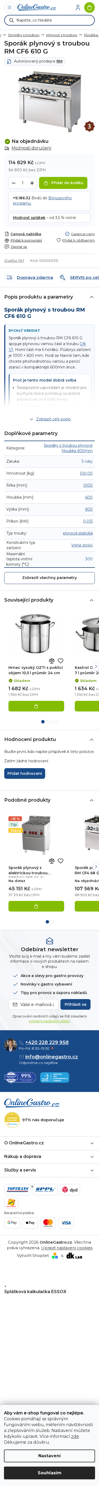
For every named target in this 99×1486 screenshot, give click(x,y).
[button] (95, 666)
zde (75, 1436)
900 (89, 509)
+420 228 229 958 (47, 1042)
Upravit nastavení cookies (66, 1247)
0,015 (88, 521)
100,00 (86, 473)
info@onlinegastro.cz (51, 1057)
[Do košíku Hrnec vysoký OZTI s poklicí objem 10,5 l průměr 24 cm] (36, 706)
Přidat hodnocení (24, 773)
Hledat (11, 20)
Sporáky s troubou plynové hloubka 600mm (68, 448)
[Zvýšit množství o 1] (32, 183)
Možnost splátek (29, 217)
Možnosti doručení (31, 148)
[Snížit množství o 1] (13, 183)
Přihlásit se (75, 1004)
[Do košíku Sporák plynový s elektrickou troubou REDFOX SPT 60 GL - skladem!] (36, 906)
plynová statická (78, 533)
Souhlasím (50, 1472)
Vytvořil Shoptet (33, 1255)
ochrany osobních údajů (49, 1021)
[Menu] (9, 7)
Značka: (14, 260)
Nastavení (49, 1455)
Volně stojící (82, 545)
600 (89, 497)
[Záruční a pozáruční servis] (89, 126)
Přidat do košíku (67, 182)
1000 (88, 485)
